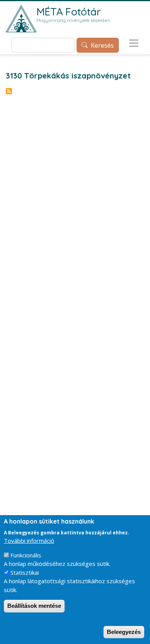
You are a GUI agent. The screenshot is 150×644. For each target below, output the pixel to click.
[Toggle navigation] (133, 43)
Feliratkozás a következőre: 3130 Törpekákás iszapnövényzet (9, 91)
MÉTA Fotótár (69, 11)
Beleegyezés (124, 632)
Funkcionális (25, 555)
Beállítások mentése (34, 605)
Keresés (102, 45)
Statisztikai (24, 572)
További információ (29, 540)
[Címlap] (21, 18)
